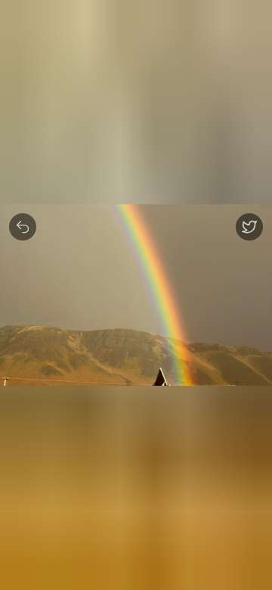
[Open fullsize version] (249, 227)
